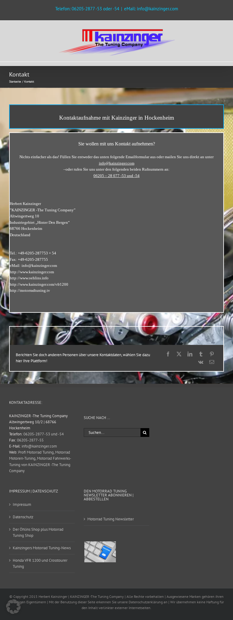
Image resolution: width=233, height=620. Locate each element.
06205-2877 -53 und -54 (43, 434)
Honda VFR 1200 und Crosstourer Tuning (40, 563)
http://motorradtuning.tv (30, 290)
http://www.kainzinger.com (32, 272)
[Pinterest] (211, 354)
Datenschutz (23, 517)
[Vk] (200, 362)
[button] (13, 606)
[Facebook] (168, 354)
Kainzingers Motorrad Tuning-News (42, 547)
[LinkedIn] (189, 354)
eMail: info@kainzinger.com (151, 9)
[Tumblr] (200, 354)
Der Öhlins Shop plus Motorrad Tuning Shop (38, 532)
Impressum (22, 504)
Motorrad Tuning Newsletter (110, 519)
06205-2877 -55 (30, 440)
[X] (179, 354)
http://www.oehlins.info (29, 278)
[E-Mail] (211, 362)
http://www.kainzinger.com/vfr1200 (39, 284)
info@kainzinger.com (39, 265)
